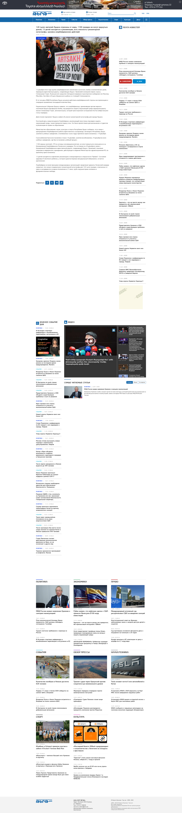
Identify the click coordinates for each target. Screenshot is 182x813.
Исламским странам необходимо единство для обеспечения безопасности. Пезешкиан (47, 485)
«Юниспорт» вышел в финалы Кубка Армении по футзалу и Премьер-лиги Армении (52, 765)
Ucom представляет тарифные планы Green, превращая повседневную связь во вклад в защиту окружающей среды (89, 633)
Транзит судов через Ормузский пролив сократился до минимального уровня (89, 683)
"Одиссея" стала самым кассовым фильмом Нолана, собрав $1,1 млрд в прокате (89, 758)
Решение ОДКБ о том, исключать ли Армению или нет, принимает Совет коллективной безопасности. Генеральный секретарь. (48, 496)
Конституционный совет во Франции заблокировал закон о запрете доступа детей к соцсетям (128, 622)
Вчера (135, 382)
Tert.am (42, 13)
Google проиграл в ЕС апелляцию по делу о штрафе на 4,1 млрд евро (126, 640)
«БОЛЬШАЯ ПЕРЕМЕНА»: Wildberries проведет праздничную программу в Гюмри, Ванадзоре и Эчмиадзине (91, 643)
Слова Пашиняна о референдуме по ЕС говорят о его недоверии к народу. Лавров (132, 260)
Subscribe (126, 81)
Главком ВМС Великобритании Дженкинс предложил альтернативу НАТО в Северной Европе (132, 271)
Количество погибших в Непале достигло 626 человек (130, 92)
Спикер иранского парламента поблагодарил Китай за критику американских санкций (47, 508)
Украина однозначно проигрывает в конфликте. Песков (48, 552)
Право (114, 582)
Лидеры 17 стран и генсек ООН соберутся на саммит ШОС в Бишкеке (130, 102)
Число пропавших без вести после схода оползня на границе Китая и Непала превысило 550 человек (48, 529)
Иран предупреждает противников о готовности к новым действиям (132, 157)
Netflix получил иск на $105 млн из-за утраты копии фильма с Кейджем (90, 767)
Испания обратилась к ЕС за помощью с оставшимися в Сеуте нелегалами (131, 146)
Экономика (80, 582)
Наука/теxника (120, 652)
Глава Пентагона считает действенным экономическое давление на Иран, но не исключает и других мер (46, 541)
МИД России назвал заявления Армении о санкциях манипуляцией (132, 62)
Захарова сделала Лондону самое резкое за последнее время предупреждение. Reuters (131, 135)
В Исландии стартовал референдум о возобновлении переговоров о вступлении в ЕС (132, 123)
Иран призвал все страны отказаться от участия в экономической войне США (129, 238)
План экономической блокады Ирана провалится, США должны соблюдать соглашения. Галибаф (132, 73)
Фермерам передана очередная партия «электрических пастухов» (88, 691)
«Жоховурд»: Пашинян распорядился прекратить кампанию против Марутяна (88, 709)
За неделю (142, 382)
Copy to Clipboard (61, 183)
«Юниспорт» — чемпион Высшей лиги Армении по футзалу (53, 756)
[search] (135, 13)
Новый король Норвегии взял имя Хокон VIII (131, 249)
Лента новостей (131, 27)
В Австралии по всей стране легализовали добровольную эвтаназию (129, 215)
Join (140, 81)
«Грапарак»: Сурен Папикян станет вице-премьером (88, 700)
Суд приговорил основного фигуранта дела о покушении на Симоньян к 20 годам (127, 631)
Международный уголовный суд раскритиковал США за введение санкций (128, 612)
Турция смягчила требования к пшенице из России (130, 113)
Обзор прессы (82, 652)
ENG (147, 13)
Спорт (39, 717)
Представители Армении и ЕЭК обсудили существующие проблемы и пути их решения (132, 227)
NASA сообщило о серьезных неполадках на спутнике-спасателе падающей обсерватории (127, 709)
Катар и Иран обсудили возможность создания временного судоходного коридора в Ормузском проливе (48, 454)
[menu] (146, 19)
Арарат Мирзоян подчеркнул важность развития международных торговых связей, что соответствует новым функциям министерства (132, 180)
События (39, 369)
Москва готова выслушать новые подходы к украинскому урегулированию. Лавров (48, 442)
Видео (71, 322)
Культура (79, 717)
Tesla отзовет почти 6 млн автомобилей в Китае (127, 683)
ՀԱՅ (143, 13)
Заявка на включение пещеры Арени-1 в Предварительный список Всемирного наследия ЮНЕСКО (91, 776)
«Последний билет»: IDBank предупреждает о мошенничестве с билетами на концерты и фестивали (91, 748)
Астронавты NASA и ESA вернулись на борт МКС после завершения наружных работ (127, 691)
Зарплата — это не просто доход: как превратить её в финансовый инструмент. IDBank (132, 204)
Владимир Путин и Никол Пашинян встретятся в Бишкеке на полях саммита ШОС (131, 192)
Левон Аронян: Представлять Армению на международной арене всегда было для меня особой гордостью (52, 774)
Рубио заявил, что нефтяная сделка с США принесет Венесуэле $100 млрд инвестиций (132, 167)
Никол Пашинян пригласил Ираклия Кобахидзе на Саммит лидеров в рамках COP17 (47, 474)
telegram (57, 183)
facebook (47, 183)
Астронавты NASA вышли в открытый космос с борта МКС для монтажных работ (128, 700)
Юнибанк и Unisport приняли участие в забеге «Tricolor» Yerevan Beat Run (51, 747)
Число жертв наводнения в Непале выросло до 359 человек (48, 465)
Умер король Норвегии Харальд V (131, 281)
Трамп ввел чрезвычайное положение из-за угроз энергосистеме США (45, 519)
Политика (41, 38)
